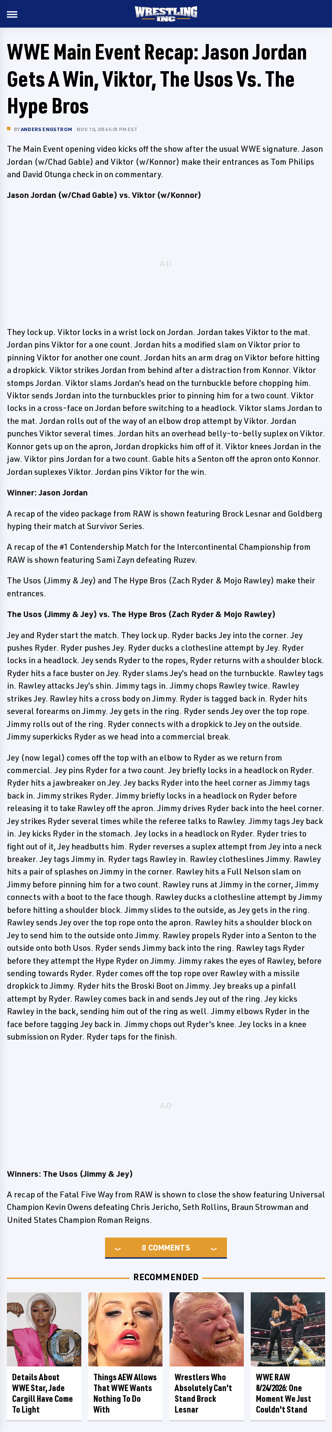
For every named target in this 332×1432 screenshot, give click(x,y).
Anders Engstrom (46, 129)
